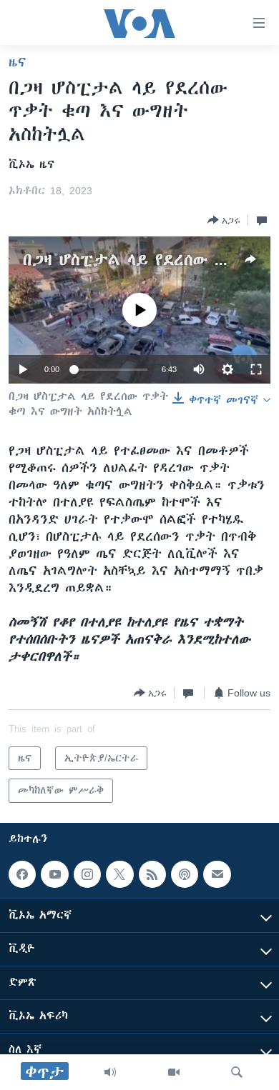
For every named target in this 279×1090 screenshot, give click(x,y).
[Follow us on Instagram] (87, 874)
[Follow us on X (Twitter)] (119, 874)
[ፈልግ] (236, 1072)
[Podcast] (184, 874)
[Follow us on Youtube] (54, 874)
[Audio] (110, 1072)
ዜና (17, 62)
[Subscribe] (216, 874)
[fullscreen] (256, 369)
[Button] (223, 220)
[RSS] (152, 874)
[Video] (173, 1072)
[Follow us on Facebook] (22, 874)
